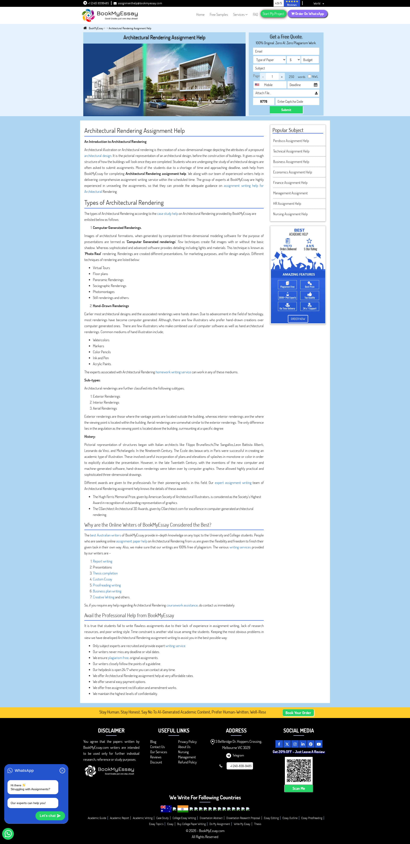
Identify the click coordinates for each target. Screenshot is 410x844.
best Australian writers (105, 535)
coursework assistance (182, 605)
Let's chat (48, 816)
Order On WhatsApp (309, 13)
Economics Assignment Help (292, 172)
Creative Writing (103, 597)
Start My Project (273, 13)
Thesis (257, 824)
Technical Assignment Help (291, 151)
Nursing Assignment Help (290, 213)
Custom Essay (102, 579)
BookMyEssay (96, 28)
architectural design (97, 155)
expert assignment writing (233, 482)
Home (200, 14)
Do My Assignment (219, 824)
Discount (156, 762)
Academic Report (119, 818)
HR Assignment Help (287, 203)
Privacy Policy (187, 741)
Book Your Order (298, 712)
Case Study (162, 818)
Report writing (102, 561)
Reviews (155, 757)
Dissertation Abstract (211, 818)
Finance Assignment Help (290, 182)
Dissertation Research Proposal (243, 818)
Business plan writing (107, 591)
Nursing (183, 751)
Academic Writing (142, 818)
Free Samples (219, 14)
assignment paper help (131, 541)
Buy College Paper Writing (191, 824)
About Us (184, 746)
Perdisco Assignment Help (291, 140)
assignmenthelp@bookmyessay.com (140, 3)
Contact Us (157, 746)
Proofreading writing (107, 585)
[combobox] (258, 84)
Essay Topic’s (156, 824)
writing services (240, 547)
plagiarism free (118, 657)
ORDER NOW (298, 319)
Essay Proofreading (311, 818)
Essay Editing (271, 818)
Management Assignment (290, 192)
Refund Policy (187, 762)
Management (187, 757)
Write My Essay (242, 824)
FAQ (255, 14)
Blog (153, 741)
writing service (175, 645)
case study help (167, 213)
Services (239, 14)
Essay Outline (290, 818)
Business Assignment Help (291, 161)
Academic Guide (97, 818)
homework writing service (173, 371)
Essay (170, 824)
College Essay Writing (184, 818)
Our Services (158, 751)
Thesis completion (105, 573)
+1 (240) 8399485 (98, 3)
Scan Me (298, 788)
